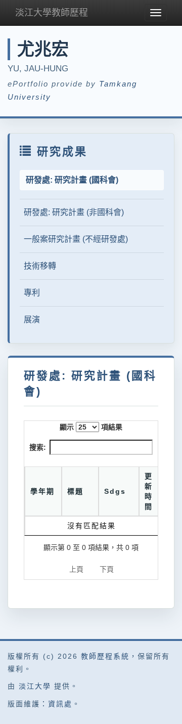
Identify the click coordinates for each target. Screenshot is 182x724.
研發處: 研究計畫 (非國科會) (74, 212)
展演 (32, 319)
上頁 (76, 569)
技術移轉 (40, 266)
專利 (32, 292)
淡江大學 (35, 686)
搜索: (37, 447)
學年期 (42, 491)
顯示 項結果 (91, 427)
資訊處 (60, 704)
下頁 (107, 569)
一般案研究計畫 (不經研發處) (76, 239)
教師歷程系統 (105, 656)
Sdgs (115, 491)
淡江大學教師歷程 (51, 13)
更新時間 (149, 491)
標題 (75, 491)
